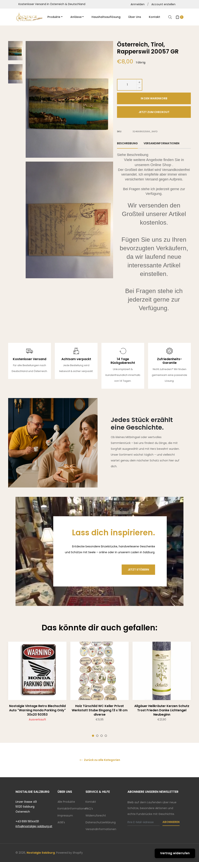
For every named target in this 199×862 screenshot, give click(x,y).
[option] (37, 689)
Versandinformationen (101, 829)
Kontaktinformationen (73, 808)
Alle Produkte (66, 802)
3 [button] (101, 736)
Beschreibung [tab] (127, 143)
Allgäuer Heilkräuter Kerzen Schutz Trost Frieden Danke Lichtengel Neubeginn (161, 710)
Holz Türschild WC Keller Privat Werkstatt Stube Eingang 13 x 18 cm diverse (99, 710)
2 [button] (97, 736)
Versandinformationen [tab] (161, 143)
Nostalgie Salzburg (41, 853)
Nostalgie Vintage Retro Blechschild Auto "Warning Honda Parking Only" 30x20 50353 (37, 710)
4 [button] (106, 736)
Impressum (65, 815)
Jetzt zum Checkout (154, 112)
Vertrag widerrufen (175, 853)
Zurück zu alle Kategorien (101, 760)
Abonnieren (171, 822)
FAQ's (89, 808)
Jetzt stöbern (138, 569)
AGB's (61, 822)
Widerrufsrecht (96, 815)
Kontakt (91, 802)
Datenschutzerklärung (101, 822)
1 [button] (93, 736)
